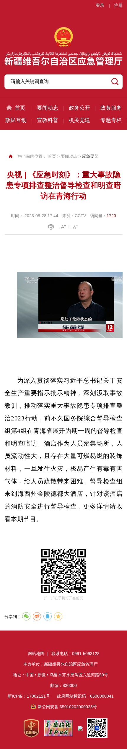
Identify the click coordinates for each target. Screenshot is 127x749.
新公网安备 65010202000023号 (67, 706)
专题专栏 (111, 120)
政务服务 (111, 108)
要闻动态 (47, 108)
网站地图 (36, 653)
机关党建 (79, 120)
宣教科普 (47, 120)
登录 (100, 5)
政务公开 (79, 108)
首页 (20, 108)
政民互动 (16, 120)
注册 (118, 5)
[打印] (51, 226)
